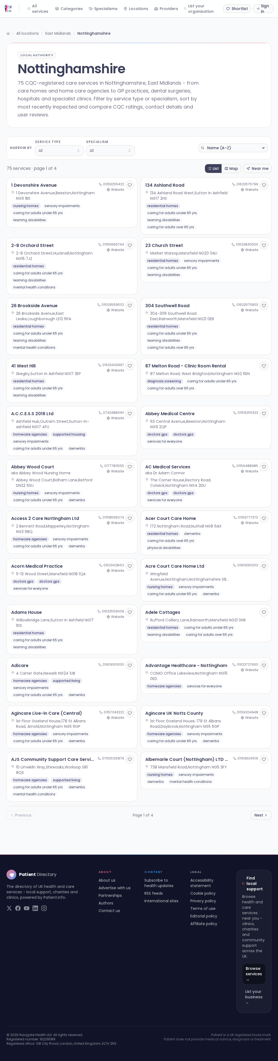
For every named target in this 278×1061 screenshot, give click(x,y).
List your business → (254, 997)
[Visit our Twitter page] (9, 908)
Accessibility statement (201, 883)
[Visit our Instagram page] (44, 908)
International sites (161, 901)
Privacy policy (203, 901)
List (216, 168)
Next (258, 815)
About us (107, 880)
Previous (23, 815)
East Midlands (58, 33)
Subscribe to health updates (158, 883)
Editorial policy (203, 916)
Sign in (265, 8)
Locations (138, 8)
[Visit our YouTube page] (26, 908)
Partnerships (110, 895)
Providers (169, 8)
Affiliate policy (203, 923)
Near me (260, 168)
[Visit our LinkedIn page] (35, 908)
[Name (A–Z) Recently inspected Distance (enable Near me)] (233, 148)
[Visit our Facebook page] (18, 908)
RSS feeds (153, 893)
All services (40, 8)
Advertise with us (115, 888)
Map (233, 168)
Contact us (109, 910)
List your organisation (201, 8)
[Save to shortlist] (129, 185)
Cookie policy (203, 893)
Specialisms (106, 8)
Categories (72, 8)
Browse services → (254, 974)
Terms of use (203, 908)
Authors (106, 903)
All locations (27, 33)
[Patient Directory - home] (11, 8)
